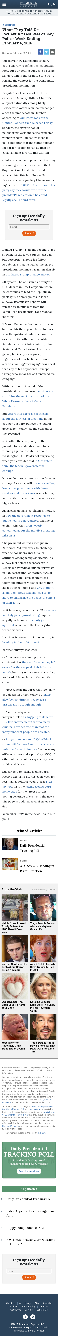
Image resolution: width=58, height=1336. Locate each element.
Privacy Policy (28, 1306)
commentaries (35, 1109)
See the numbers (29, 1171)
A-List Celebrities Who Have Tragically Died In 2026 (43, 967)
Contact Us (42, 1309)
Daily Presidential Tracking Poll (29, 1199)
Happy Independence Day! (25, 1228)
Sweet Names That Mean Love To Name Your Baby (13, 1005)
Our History (25, 1303)
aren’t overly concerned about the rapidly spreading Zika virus (28, 530)
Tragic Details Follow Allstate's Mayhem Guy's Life (42, 926)
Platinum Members (10, 1126)
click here (41, 1133)
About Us (10, 1303)
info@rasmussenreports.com (24, 1327)
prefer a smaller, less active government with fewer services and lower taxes (28, 488)
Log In (52, 4)
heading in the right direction (22, 642)
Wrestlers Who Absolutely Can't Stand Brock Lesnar (13, 1045)
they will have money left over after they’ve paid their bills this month (29, 667)
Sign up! (29, 233)
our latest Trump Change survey (27, 274)
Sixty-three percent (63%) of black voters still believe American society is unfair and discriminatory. (28, 744)
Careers (29, 1309)
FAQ (36, 1303)
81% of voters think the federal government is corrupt (27, 466)
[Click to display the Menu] (4, 4)
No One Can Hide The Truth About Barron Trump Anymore (14, 967)
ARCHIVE (8, 25)
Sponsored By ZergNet (44, 889)
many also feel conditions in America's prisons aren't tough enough (27, 699)
